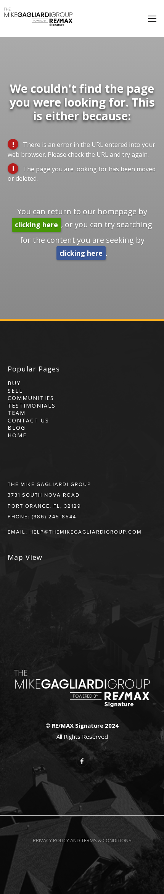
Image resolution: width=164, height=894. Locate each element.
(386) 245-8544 (54, 516)
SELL (15, 390)
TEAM (17, 412)
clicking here (36, 224)
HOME (17, 435)
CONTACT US (28, 420)
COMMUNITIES (31, 398)
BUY (14, 383)
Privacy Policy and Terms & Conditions (82, 840)
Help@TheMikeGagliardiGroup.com (85, 531)
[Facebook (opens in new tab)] (82, 761)
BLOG (17, 427)
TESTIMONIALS (32, 405)
